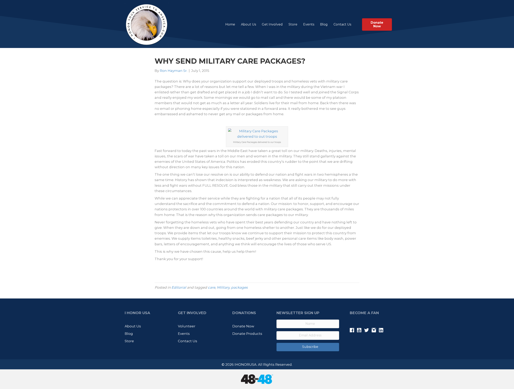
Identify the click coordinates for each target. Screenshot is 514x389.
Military (223, 287)
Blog (324, 24)
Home (230, 24)
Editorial (178, 287)
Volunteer (186, 326)
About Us (248, 24)
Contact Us (342, 24)
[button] (307, 347)
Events (308, 24)
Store (293, 24)
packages (239, 287)
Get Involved (272, 24)
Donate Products (247, 334)
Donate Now (243, 326)
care (211, 287)
